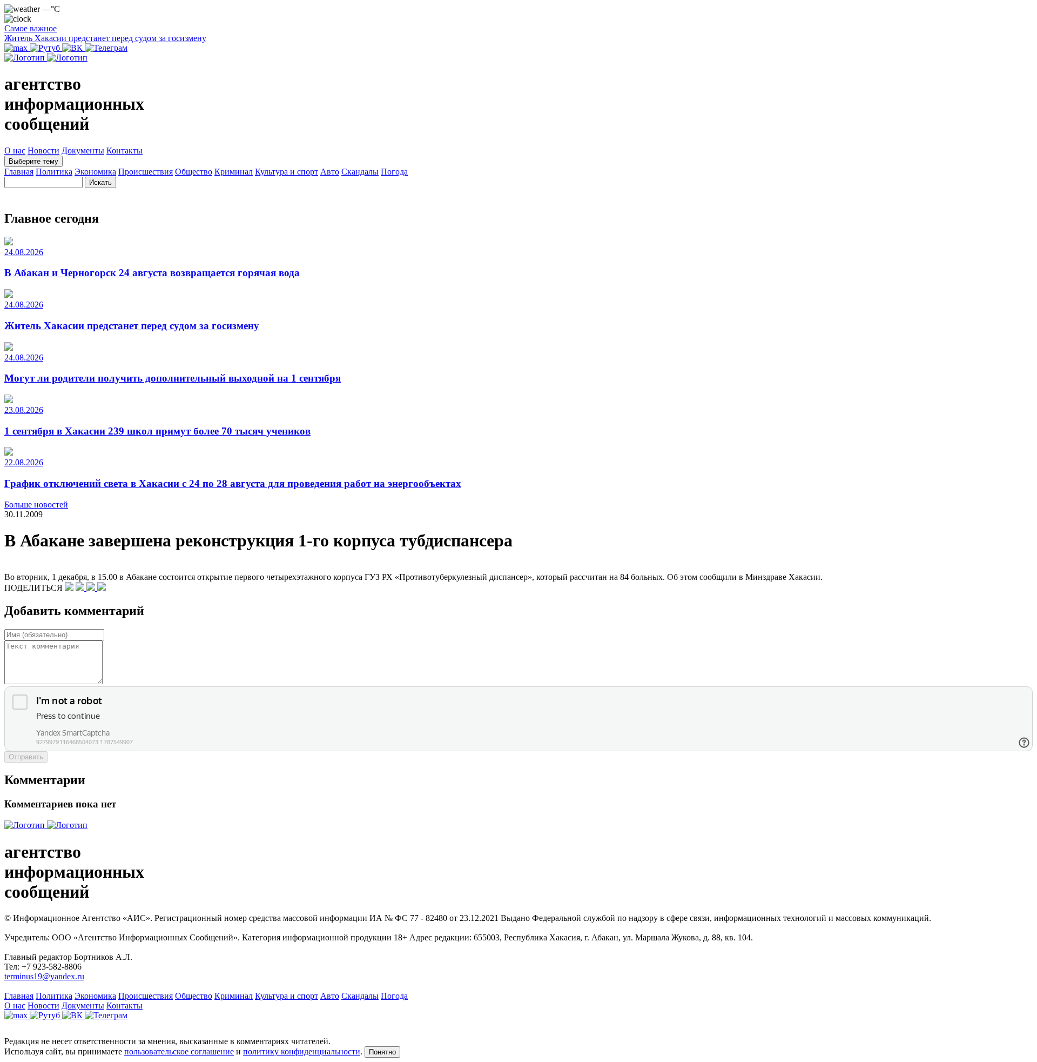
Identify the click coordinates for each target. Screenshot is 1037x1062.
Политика (54, 171)
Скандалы (360, 171)
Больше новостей (36, 504)
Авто (329, 171)
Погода (394, 171)
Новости (43, 150)
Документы (83, 150)
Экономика (95, 171)
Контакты (124, 150)
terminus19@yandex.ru (44, 976)
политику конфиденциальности (301, 1051)
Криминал (233, 171)
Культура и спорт (286, 171)
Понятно (382, 1052)
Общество (193, 171)
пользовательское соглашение (179, 1051)
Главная (18, 171)
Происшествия (145, 171)
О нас (14, 150)
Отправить (26, 757)
